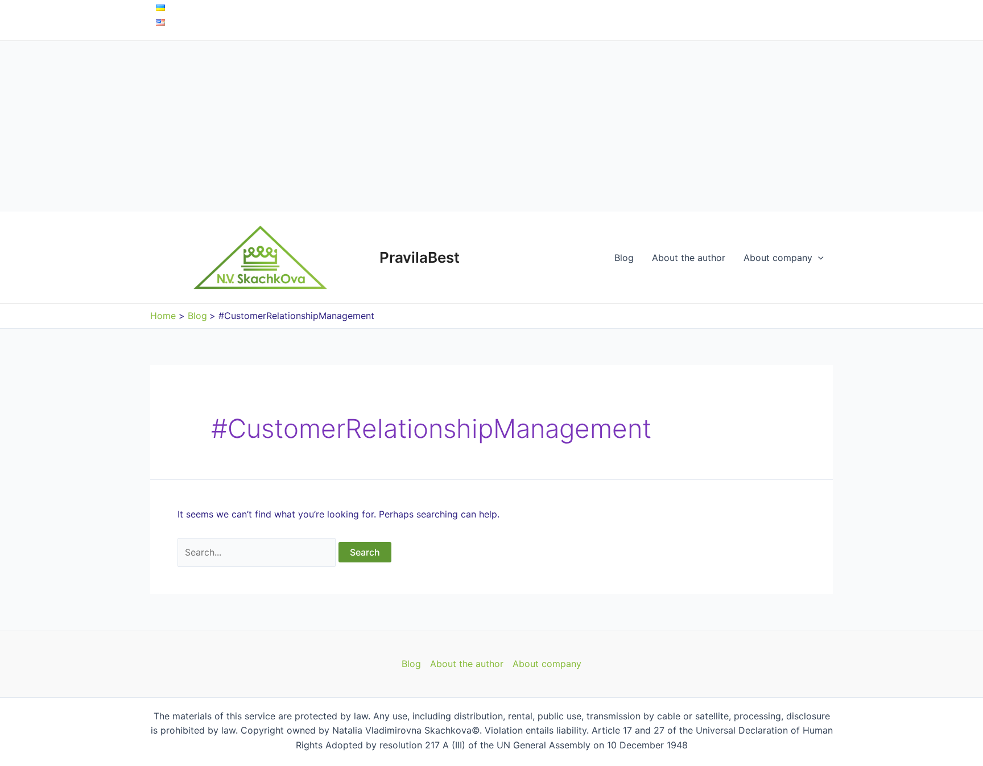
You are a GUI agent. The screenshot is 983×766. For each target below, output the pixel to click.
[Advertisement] (491, 126)
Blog (624, 257)
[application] (818, 257)
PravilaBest (419, 257)
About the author (688, 257)
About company (778, 257)
